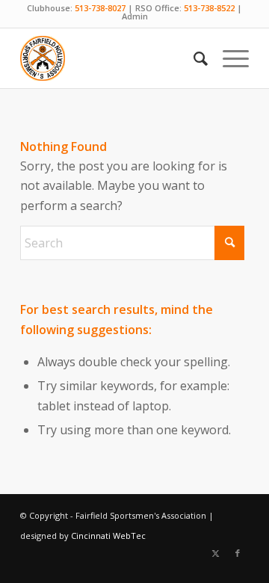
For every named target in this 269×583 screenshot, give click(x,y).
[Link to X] (215, 553)
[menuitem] (193, 58)
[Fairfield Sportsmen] (111, 58)
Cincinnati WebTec (108, 535)
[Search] (193, 58)
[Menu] (228, 58)
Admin (135, 16)
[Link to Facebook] (237, 553)
